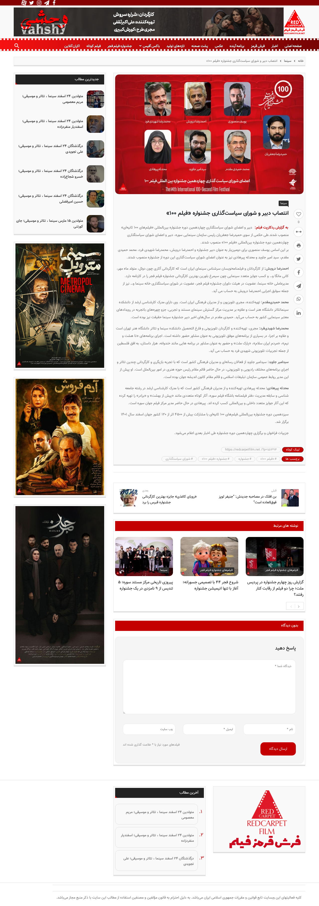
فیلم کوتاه (93, 46)
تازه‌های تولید (175, 46)
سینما (287, 61)
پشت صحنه (199, 46)
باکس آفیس (151, 46)
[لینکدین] (298, 312)
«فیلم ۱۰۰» (267, 458)
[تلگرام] (298, 286)
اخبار (274, 46)
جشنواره (244, 458)
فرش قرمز (257, 46)
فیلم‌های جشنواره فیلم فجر (281, 570)
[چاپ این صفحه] (298, 245)
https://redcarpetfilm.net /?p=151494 (251, 449)
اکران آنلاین (72, 46)
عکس (219, 46)
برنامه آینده (237, 46)
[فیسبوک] (298, 272)
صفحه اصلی (293, 46)
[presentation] (291, 606)
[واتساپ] (298, 299)
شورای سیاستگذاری (177, 458)
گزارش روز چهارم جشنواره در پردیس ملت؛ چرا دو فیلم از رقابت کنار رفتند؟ (275, 588)
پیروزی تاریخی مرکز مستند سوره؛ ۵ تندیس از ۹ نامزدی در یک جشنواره (145, 585)
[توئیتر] (298, 259)
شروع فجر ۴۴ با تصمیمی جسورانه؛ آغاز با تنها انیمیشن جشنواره (210, 585)
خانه (300, 61)
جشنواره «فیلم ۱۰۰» (214, 458)
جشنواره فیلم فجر (119, 46)
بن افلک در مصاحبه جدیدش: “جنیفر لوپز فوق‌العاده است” (247, 499)
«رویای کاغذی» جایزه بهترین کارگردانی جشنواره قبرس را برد (169, 499)
